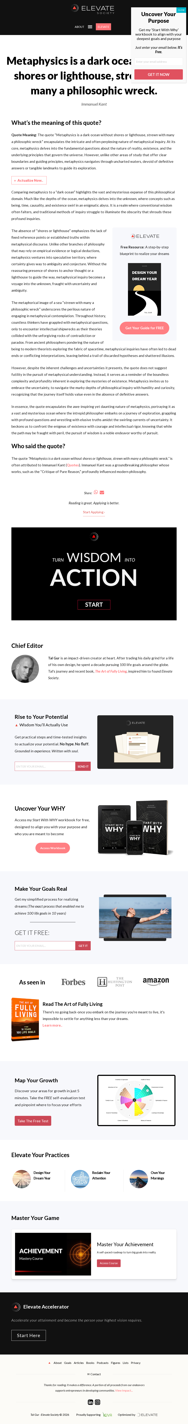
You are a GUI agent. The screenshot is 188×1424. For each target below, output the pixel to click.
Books (90, 1362)
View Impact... (124, 1390)
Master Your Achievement (125, 1244)
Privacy (135, 1362)
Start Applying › (94, 512)
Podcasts (103, 1362)
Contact (96, 1374)
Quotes (73, 465)
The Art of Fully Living (111, 671)
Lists (126, 1362)
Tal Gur (54, 658)
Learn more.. (52, 1025)
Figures (115, 1362)
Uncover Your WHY (40, 808)
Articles (79, 1362)
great (88, 503)
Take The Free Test (32, 1121)
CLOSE (181, 10)
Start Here (28, 1335)
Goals (67, 1362)
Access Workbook (52, 848)
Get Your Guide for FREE (144, 328)
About (79, 26)
